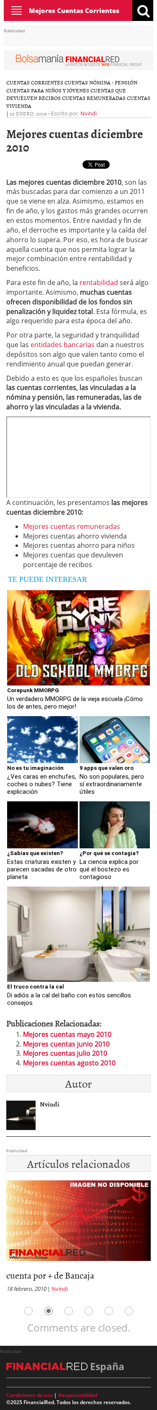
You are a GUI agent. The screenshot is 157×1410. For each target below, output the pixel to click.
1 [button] (28, 1311)
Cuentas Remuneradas (94, 98)
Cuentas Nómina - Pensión (100, 82)
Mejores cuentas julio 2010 (65, 1053)
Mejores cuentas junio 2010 (66, 1044)
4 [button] (89, 1311)
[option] (78, 1239)
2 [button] (48, 1311)
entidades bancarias (63, 344)
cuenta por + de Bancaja (50, 1275)
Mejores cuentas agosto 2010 (69, 1062)
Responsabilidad (77, 1395)
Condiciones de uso (29, 1395)
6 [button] (129, 1311)
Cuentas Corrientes (34, 82)
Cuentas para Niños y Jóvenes (47, 90)
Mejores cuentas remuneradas (71, 526)
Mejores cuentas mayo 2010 (67, 1034)
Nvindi (88, 113)
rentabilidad (99, 282)
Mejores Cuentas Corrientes (74, 10)
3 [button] (68, 1311)
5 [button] (109, 1311)
